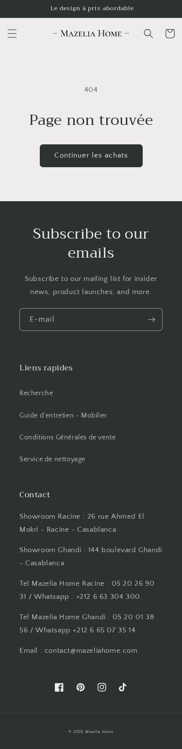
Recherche (36, 393)
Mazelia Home (99, 732)
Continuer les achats (91, 155)
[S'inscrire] (151, 319)
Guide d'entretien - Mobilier (63, 415)
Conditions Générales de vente (67, 437)
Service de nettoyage (52, 459)
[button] (12, 33)
